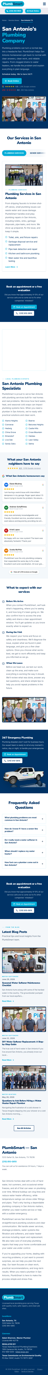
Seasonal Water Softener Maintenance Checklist (21, 984)
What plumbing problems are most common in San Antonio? (24, 818)
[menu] (44, 3)
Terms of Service (27, 1371)
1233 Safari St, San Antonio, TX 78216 (18, 1157)
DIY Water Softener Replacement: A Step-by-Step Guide (23, 1043)
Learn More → (22, 267)
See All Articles (24, 1128)
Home (4, 20)
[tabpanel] (24, 216)
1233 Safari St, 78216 (11, 1323)
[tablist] (24, 153)
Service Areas (14, 20)
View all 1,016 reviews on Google (25, 572)
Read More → (24, 1001)
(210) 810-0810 (25, 313)
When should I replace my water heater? (24, 852)
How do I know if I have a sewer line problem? (24, 830)
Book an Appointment (25, 307)
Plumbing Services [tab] (14, 153)
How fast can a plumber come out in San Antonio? (24, 863)
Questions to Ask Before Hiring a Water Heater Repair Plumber (21, 1102)
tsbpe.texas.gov (22, 1352)
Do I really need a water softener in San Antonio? (24, 841)
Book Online (13, 81)
